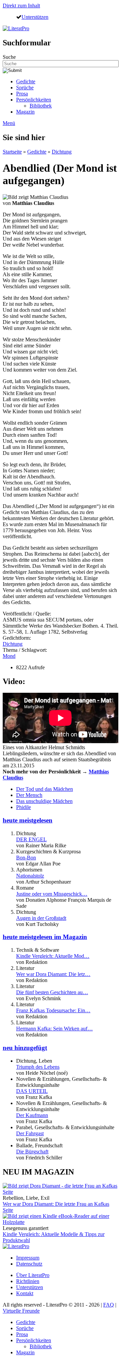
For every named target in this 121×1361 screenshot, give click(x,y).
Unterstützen (35, 16)
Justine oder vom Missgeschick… (51, 894)
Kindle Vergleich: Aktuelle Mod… (52, 956)
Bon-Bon (26, 857)
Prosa (22, 93)
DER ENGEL (31, 839)
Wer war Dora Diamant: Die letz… (53, 974)
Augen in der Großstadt (41, 918)
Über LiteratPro (32, 1275)
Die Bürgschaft (32, 1151)
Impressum (27, 1258)
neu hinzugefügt (25, 1047)
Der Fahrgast (30, 1133)
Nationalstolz (30, 876)
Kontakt (24, 1293)
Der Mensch (29, 795)
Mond (9, 656)
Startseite (12, 152)
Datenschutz (29, 1264)
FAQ (108, 1305)
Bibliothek (41, 106)
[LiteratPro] (16, 28)
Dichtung (62, 152)
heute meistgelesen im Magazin (45, 936)
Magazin (25, 112)
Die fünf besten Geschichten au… (52, 992)
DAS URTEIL (32, 1091)
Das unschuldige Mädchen (44, 801)
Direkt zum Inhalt (21, 5)
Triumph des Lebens (37, 1067)
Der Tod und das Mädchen (44, 789)
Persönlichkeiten (33, 99)
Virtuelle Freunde (21, 1311)
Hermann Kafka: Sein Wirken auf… (54, 1028)
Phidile (23, 807)
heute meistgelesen (27, 820)
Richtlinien (27, 1281)
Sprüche (25, 87)
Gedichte (25, 81)
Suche (9, 57)
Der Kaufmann (32, 1115)
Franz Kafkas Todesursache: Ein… (53, 1010)
